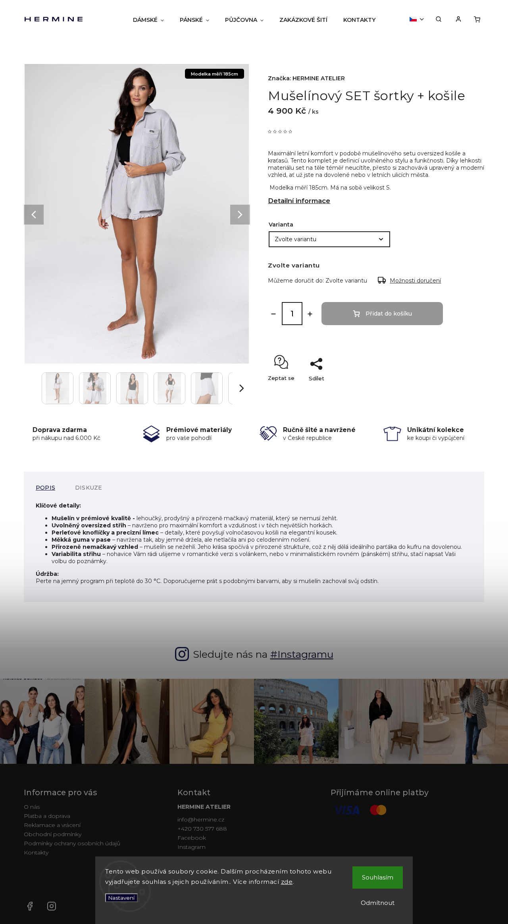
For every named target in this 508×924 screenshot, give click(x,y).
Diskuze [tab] (88, 487)
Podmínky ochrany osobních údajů (72, 843)
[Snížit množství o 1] (273, 314)
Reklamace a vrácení (52, 825)
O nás (32, 806)
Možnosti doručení (415, 280)
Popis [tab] (45, 487)
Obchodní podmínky (52, 834)
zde (287, 881)
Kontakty (36, 852)
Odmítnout (377, 903)
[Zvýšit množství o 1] (310, 314)
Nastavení (121, 898)
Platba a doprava (47, 815)
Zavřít (462, 392)
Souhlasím (377, 877)
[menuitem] (148, 20)
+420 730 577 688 (202, 828)
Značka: (306, 78)
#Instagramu (301, 654)
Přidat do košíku (389, 313)
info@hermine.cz (200, 819)
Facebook (191, 837)
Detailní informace (299, 201)
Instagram (191, 846)
